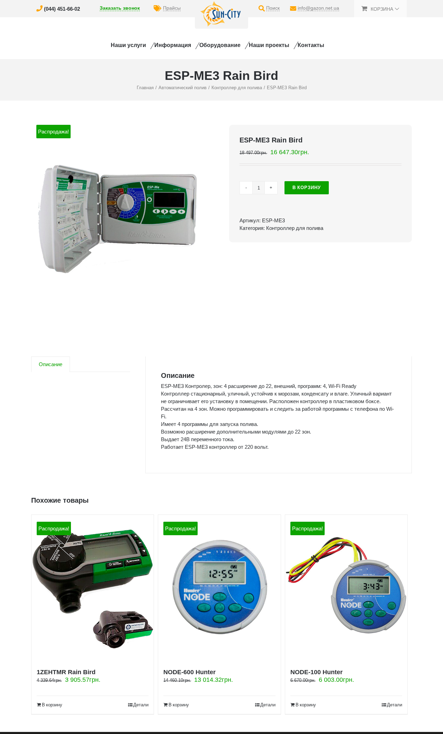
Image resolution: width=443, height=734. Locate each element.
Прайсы (172, 8)
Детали (140, 704)
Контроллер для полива (294, 228)
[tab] (50, 364)
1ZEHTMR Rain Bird (66, 672)
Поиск (273, 8)
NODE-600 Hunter (189, 672)
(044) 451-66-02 (62, 9)
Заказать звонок (120, 8)
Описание (50, 364)
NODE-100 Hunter (316, 672)
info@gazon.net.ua (318, 8)
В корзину (306, 187)
